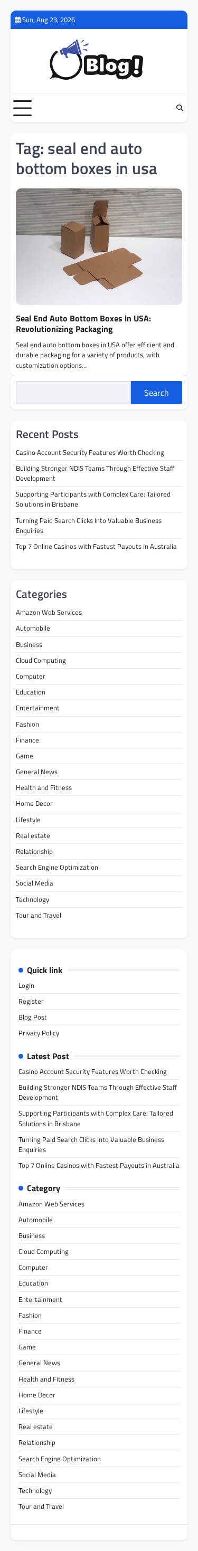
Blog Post (32, 1017)
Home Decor (34, 803)
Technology (32, 899)
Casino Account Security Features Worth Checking (90, 452)
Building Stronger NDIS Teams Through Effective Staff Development (95, 473)
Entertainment (38, 707)
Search (156, 392)
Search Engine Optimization (57, 867)
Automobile (33, 628)
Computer (30, 676)
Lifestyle (28, 819)
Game (24, 755)
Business (29, 644)
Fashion (27, 724)
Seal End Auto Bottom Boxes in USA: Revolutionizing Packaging (83, 324)
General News (37, 771)
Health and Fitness (44, 787)
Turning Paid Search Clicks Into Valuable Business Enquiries (89, 525)
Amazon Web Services (49, 612)
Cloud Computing (41, 660)
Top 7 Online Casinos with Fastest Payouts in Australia (96, 546)
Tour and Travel (38, 915)
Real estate (33, 835)
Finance (27, 740)
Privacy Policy (38, 1032)
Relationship (34, 851)
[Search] (179, 108)
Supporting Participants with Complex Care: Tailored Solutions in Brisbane (93, 499)
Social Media (34, 883)
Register (31, 1001)
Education (30, 692)
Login (26, 985)
